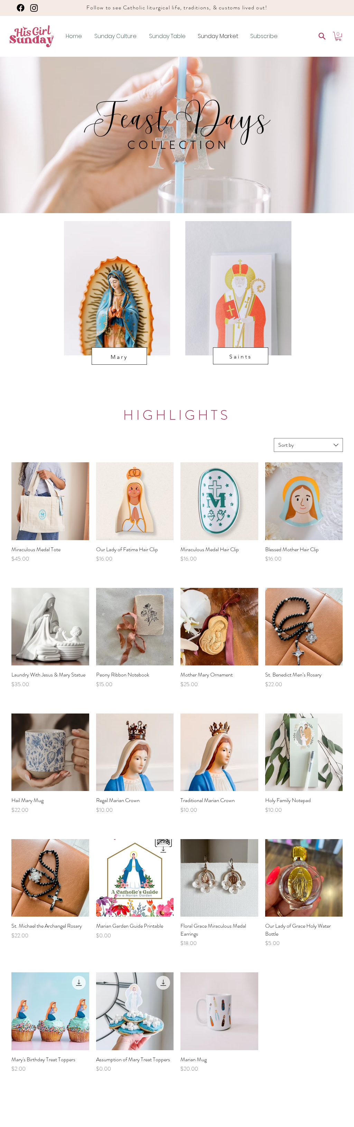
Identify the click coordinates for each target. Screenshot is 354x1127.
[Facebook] (21, 8)
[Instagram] (34, 8)
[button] (338, 36)
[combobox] (308, 445)
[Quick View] (50, 501)
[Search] (322, 36)
